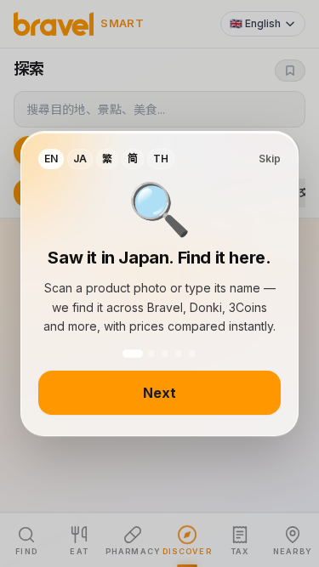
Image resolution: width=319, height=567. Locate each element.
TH (160, 158)
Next (159, 392)
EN (51, 158)
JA (80, 158)
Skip (270, 158)
